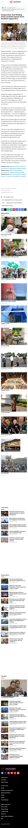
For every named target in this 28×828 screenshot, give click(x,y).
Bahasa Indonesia (5, 804)
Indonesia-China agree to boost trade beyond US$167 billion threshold (17, 729)
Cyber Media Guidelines (7, 816)
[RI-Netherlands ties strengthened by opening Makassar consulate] (4, 756)
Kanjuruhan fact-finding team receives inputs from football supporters (13, 10)
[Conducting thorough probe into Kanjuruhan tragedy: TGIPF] (14, 314)
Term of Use (4, 806)
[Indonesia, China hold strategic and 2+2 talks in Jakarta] (4, 614)
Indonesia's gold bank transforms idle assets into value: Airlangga (16, 703)
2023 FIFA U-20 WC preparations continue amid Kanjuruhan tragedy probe (12, 256)
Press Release (4, 799)
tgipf (3, 202)
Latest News (4, 507)
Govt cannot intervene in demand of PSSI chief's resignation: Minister (12, 278)
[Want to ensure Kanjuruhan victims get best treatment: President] (14, 358)
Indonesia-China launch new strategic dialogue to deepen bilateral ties (17, 513)
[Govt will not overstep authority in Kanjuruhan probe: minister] (14, 336)
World (2, 788)
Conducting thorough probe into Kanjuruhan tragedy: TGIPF (13, 322)
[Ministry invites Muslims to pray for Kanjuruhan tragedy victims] (14, 380)
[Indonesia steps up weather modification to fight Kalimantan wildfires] (4, 716)
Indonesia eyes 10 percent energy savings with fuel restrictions (16, 640)
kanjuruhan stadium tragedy (14, 202)
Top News (4, 676)
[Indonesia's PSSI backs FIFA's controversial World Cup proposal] (14, 425)
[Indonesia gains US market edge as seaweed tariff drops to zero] (4, 627)
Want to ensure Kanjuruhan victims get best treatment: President (13, 367)
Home (5, 7)
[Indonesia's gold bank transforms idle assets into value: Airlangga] (4, 703)
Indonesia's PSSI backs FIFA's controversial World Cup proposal (13, 434)
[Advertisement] (14, 491)
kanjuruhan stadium (7, 205)
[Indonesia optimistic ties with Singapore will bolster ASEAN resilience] (4, 607)
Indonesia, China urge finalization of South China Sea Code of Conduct (17, 587)
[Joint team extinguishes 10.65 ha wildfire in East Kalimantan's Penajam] (4, 621)
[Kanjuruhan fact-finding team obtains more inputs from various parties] (14, 291)
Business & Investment (7, 790)
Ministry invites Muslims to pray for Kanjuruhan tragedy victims (14, 389)
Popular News (5, 575)
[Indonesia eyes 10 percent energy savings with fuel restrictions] (4, 640)
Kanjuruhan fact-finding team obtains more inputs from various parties (13, 300)
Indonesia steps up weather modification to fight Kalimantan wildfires (17, 716)
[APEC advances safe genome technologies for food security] (4, 520)
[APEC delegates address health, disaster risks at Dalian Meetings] (4, 526)
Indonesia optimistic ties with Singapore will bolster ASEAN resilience (17, 607)
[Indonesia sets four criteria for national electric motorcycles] (4, 634)
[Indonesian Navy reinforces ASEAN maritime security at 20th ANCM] (4, 594)
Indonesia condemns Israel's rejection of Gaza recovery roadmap (16, 539)
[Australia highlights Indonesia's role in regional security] (4, 533)
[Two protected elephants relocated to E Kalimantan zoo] (4, 581)
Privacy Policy (4, 809)
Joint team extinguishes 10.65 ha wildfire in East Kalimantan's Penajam (17, 621)
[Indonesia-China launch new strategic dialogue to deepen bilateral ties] (4, 513)
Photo (2, 797)
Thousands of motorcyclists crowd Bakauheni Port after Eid (13, 472)
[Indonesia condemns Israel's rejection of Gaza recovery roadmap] (4, 540)
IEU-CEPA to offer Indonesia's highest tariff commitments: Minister (13, 696)
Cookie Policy (4, 811)
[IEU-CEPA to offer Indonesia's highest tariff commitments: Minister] (14, 688)
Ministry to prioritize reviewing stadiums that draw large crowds (13, 234)
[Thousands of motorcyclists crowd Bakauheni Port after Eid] (14, 463)
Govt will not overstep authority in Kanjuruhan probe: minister (13, 345)
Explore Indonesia (5, 792)
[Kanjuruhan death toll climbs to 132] (10, 445)
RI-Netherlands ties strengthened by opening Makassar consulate (16, 756)
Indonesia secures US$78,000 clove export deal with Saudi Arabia (17, 601)
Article (2, 795)
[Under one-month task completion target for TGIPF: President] (14, 403)
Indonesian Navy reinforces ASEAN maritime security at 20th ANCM (17, 594)
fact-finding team (8, 197)
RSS (2, 818)
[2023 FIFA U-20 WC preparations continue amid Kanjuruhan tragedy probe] (14, 247)
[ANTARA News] (15, 1)
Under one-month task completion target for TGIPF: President (13, 411)
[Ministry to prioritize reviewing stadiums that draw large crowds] (14, 225)
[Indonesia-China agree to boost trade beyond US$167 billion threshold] (4, 730)
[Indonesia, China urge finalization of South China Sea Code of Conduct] (4, 587)
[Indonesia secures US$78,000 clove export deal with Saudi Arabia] (4, 601)
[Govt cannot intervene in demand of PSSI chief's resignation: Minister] (14, 269)
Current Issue (11, 7)
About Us (3, 814)
